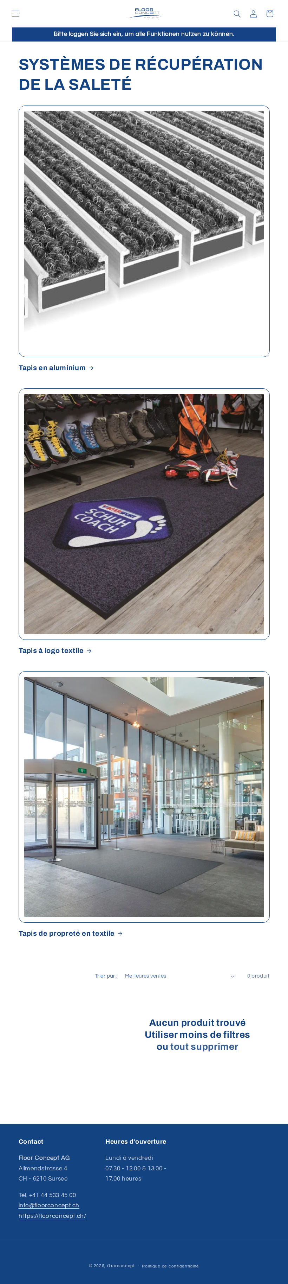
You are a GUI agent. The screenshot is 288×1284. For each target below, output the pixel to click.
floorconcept (121, 1266)
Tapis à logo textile (51, 650)
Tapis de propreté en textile (67, 933)
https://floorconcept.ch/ (52, 1216)
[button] (15, 14)
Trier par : (106, 976)
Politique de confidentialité (170, 1266)
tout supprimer (204, 1047)
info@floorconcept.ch (49, 1205)
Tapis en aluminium (52, 367)
